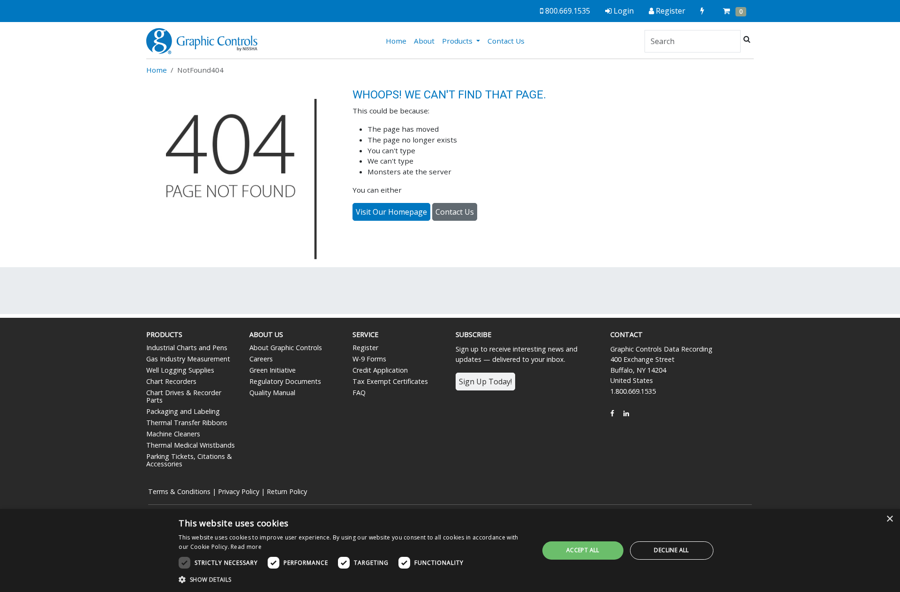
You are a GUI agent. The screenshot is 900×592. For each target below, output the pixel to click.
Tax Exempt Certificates (390, 381)
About (424, 40)
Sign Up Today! (485, 381)
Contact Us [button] (454, 212)
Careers (261, 358)
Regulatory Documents (285, 381)
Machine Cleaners (173, 433)
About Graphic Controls (285, 347)
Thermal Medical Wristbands (190, 445)
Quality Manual (272, 392)
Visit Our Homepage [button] (391, 212)
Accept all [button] (583, 550)
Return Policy (287, 491)
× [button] (889, 519)
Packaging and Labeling (183, 411)
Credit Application (380, 370)
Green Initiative (272, 370)
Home (398, 40)
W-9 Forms (369, 358)
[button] (353, 579)
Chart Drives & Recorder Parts (183, 396)
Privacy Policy (238, 491)
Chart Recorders (171, 381)
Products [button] (458, 40)
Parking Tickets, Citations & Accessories (189, 460)
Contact (626, 334)
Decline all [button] (671, 550)
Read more (246, 547)
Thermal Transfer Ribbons (186, 422)
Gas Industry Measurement (188, 358)
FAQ (359, 392)
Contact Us (506, 40)
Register (365, 347)
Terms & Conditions (179, 491)
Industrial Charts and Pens (186, 347)
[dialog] (450, 550)
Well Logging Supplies (180, 370)
